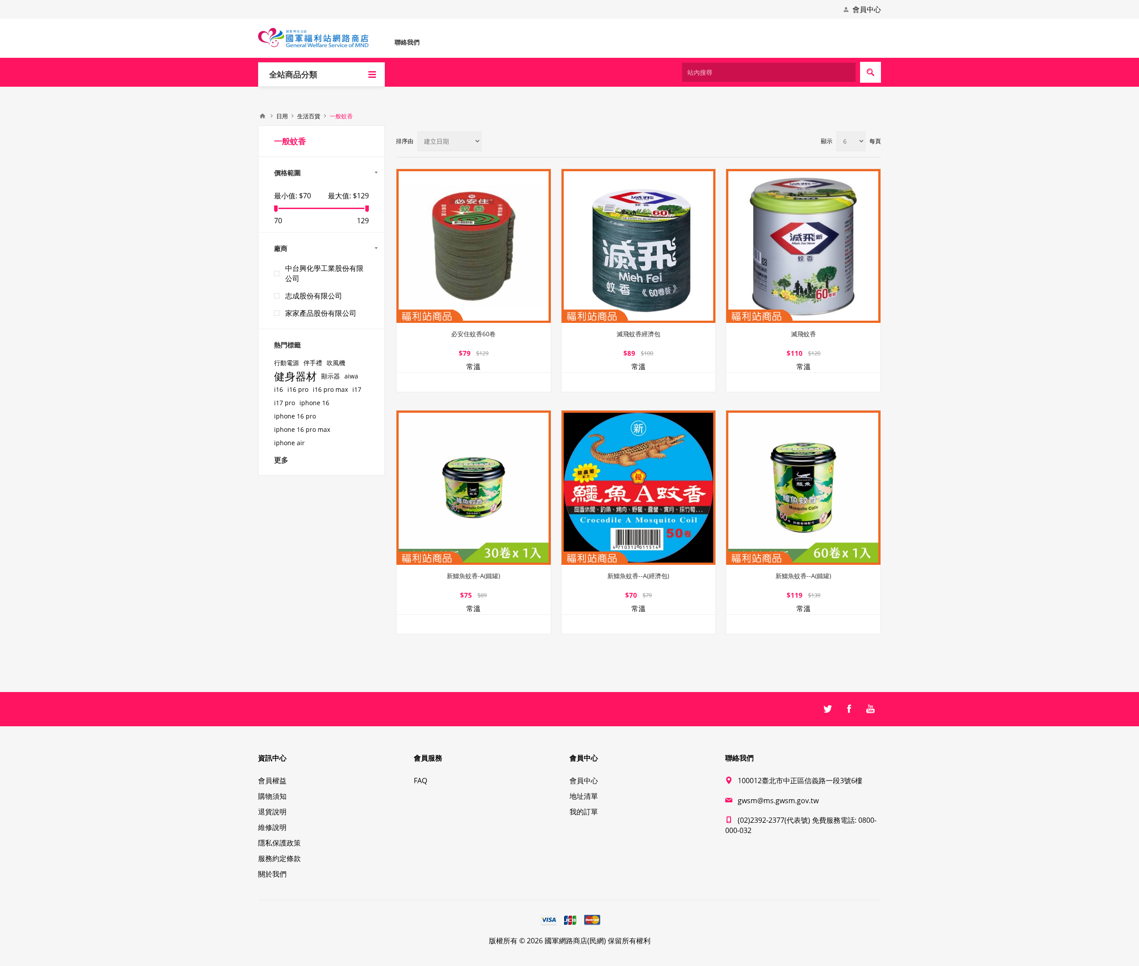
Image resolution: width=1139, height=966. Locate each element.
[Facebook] (849, 709)
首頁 (262, 116)
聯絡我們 (407, 42)
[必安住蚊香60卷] (474, 246)
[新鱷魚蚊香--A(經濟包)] (639, 488)
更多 (281, 460)
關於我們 (272, 874)
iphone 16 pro (295, 416)
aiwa (351, 376)
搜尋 (870, 72)
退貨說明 (272, 812)
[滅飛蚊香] (803, 246)
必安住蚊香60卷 (473, 334)
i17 (356, 389)
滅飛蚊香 (803, 334)
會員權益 (272, 780)
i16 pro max (330, 389)
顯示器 (330, 376)
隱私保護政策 (279, 843)
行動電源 (286, 362)
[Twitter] (827, 709)
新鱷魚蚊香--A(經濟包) (638, 576)
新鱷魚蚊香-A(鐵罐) (473, 576)
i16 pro (297, 389)
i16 (278, 389)
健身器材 (295, 376)
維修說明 (272, 827)
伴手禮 (312, 362)
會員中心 (866, 9)
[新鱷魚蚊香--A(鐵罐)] (803, 488)
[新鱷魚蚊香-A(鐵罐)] (474, 488)
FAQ (420, 780)
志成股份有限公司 (313, 296)
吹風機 (336, 362)
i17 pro (284, 402)
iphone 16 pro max (302, 429)
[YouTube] (870, 709)
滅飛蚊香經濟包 (638, 334)
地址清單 (584, 796)
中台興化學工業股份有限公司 (324, 273)
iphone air (289, 443)
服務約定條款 (279, 858)
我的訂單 (584, 812)
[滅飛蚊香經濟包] (639, 246)
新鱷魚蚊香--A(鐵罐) (803, 576)
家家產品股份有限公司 (320, 313)
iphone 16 (314, 402)
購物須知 (272, 796)
